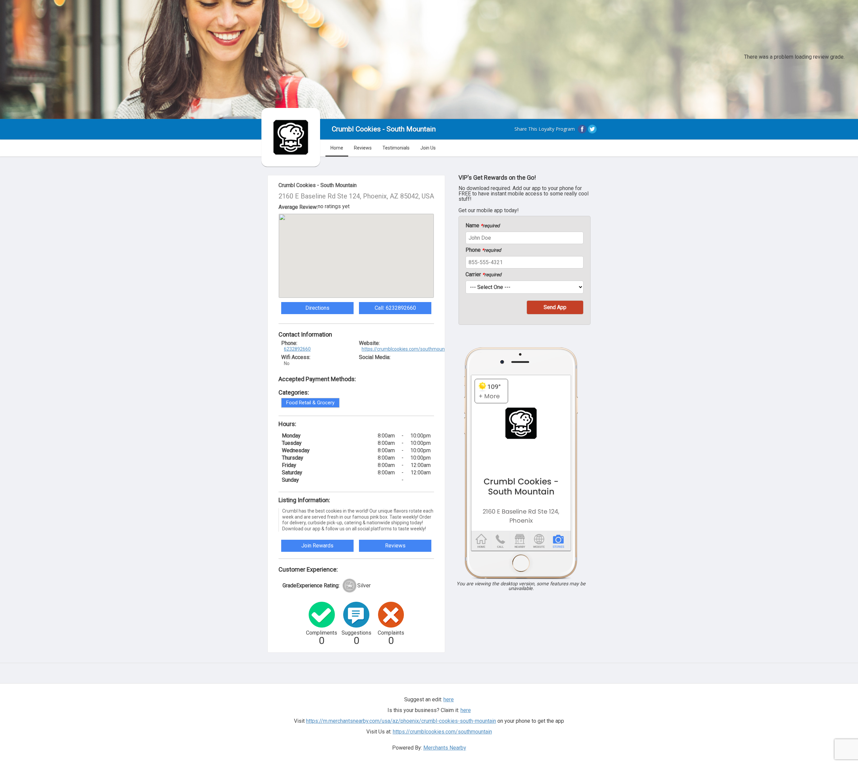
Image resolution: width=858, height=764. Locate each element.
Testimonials (396, 148)
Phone (483, 250)
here (466, 710)
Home (336, 148)
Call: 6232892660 (395, 308)
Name (483, 225)
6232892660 (297, 349)
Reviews (363, 148)
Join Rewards (317, 545)
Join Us (428, 148)
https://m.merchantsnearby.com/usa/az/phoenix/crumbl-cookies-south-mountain (401, 721)
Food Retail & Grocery (310, 403)
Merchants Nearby (444, 748)
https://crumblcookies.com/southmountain (407, 349)
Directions (317, 308)
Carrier (483, 274)
